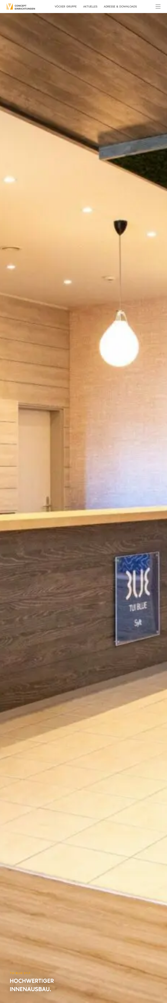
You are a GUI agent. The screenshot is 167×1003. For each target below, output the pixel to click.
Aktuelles (90, 6)
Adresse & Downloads (120, 6)
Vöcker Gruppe (66, 6)
